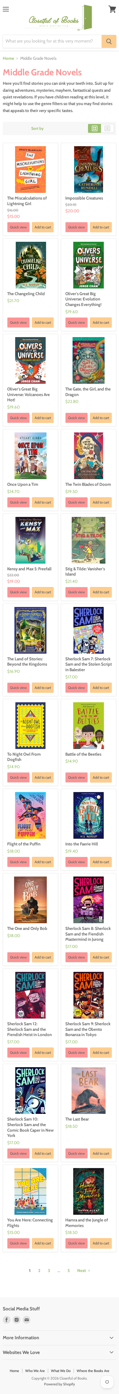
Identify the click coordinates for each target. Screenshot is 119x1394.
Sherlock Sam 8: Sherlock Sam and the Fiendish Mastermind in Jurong (88, 934)
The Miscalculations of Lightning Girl (27, 201)
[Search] (109, 41)
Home (8, 58)
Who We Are (35, 1370)
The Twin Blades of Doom (88, 484)
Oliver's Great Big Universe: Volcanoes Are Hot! (28, 394)
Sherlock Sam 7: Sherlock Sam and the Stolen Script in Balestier (88, 664)
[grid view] (94, 128)
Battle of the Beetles (83, 754)
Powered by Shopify (59, 1384)
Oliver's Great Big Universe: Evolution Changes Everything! (83, 299)
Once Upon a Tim (22, 484)
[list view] (107, 128)
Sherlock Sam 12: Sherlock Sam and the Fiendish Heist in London (29, 1029)
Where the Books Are (93, 1370)
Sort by (37, 128)
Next (82, 1270)
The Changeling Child (26, 293)
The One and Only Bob (27, 928)
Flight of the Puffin (23, 844)
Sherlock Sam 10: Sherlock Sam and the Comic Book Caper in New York (30, 1127)
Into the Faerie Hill (81, 844)
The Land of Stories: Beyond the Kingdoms (27, 661)
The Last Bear (77, 1119)
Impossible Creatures (84, 198)
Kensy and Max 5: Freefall (29, 568)
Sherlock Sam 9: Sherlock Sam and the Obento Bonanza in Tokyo (87, 1029)
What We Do (61, 1370)
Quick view (18, 227)
